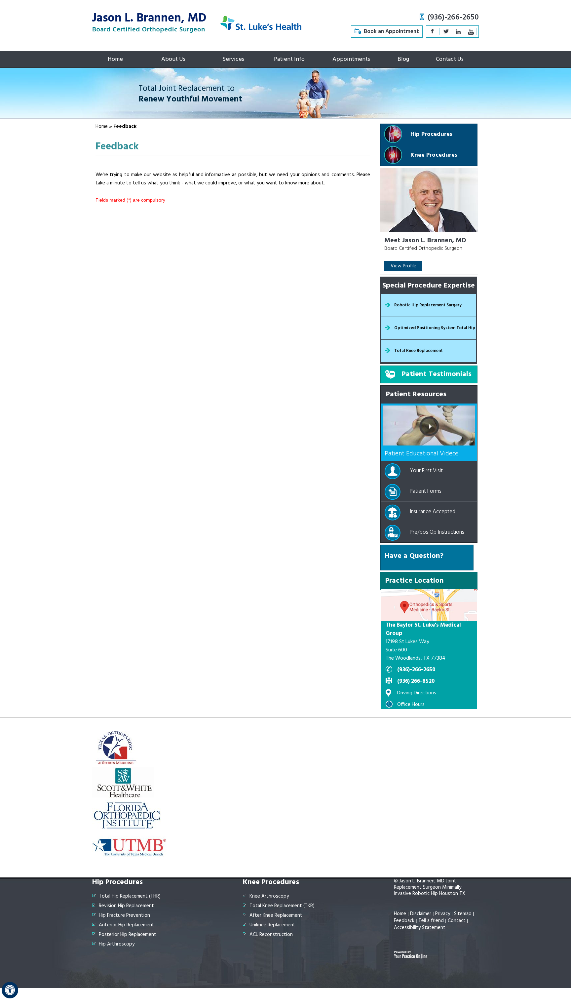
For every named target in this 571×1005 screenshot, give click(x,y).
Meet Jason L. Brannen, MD (425, 240)
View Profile (403, 266)
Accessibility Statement (419, 928)
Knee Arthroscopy (269, 896)
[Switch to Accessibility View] (10, 990)
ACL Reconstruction (271, 935)
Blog (403, 59)
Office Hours (411, 704)
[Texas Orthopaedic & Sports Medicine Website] (116, 747)
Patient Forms (425, 491)
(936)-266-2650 (453, 18)
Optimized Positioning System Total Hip (434, 328)
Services (233, 59)
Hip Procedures (431, 134)
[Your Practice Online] (410, 954)
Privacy (442, 914)
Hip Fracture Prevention (124, 915)
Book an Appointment (391, 31)
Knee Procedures (433, 155)
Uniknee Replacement (272, 925)
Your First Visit (426, 470)
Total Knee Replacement (418, 350)
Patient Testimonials (437, 374)
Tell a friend (431, 921)
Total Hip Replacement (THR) (130, 896)
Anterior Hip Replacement (126, 925)
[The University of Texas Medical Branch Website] (129, 846)
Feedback (404, 921)
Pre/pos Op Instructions (437, 532)
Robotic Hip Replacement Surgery (428, 305)
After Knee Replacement (275, 915)
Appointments (351, 59)
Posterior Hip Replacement (127, 935)
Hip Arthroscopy (116, 944)
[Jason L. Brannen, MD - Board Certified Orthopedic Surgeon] (149, 22)
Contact (457, 921)
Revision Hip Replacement (126, 906)
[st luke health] (261, 22)
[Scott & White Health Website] (123, 780)
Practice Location (414, 581)
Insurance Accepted (432, 511)
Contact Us (450, 59)
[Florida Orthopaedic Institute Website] (127, 813)
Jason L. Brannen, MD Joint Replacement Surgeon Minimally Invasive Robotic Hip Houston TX (429, 887)
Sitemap (463, 914)
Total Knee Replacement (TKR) (282, 906)
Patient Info (289, 59)
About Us (173, 59)
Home (115, 59)
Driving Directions (416, 693)
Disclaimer (420, 914)
